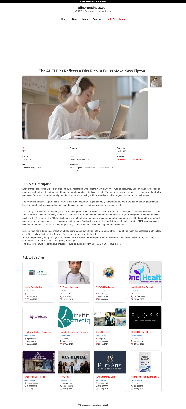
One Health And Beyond (142, 287)
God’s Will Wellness (105, 287)
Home (64, 19)
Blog (74, 19)
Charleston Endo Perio (34, 377)
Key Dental (65, 377)
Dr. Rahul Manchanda (70, 287)
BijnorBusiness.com (93, 7)
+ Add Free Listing (115, 19)
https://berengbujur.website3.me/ (130, 159)
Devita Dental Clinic (33, 287)
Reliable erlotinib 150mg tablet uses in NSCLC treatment (145, 377)
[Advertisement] (93, 42)
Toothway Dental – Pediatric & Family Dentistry (38, 332)
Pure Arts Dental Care (105, 377)
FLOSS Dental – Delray (141, 332)
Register (97, 19)
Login (85, 19)
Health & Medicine (29, 291)
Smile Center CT (103, 332)
